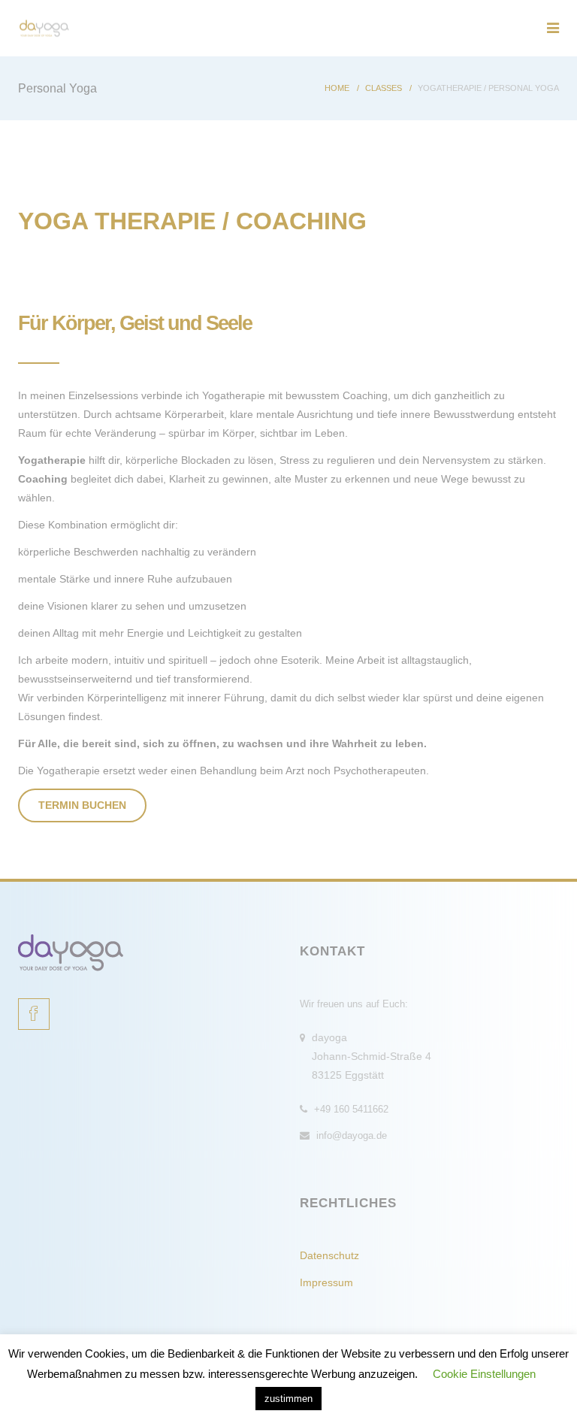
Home (337, 87)
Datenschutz (329, 1255)
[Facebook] (34, 1014)
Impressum (326, 1282)
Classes (383, 87)
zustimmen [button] (288, 1398)
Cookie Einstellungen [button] (484, 1373)
